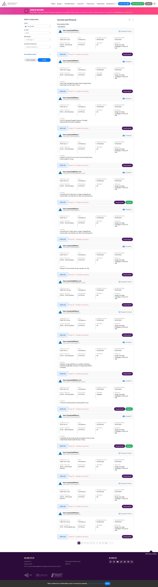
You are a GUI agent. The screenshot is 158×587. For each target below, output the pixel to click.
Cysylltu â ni (27, 561)
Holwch (129, 202)
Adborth (67, 564)
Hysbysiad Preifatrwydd (72, 561)
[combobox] (37, 26)
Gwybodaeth (127, 54)
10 (106, 543)
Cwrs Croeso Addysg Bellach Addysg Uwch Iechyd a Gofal (42, 566)
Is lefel (26, 30)
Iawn (107, 583)
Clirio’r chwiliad (30, 60)
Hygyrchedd (28, 564)
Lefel (26, 23)
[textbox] (37, 26)
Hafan (53, 4)
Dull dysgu (27, 36)
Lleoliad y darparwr (30, 44)
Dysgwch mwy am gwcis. (96, 583)
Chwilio (44, 60)
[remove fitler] (64, 26)
